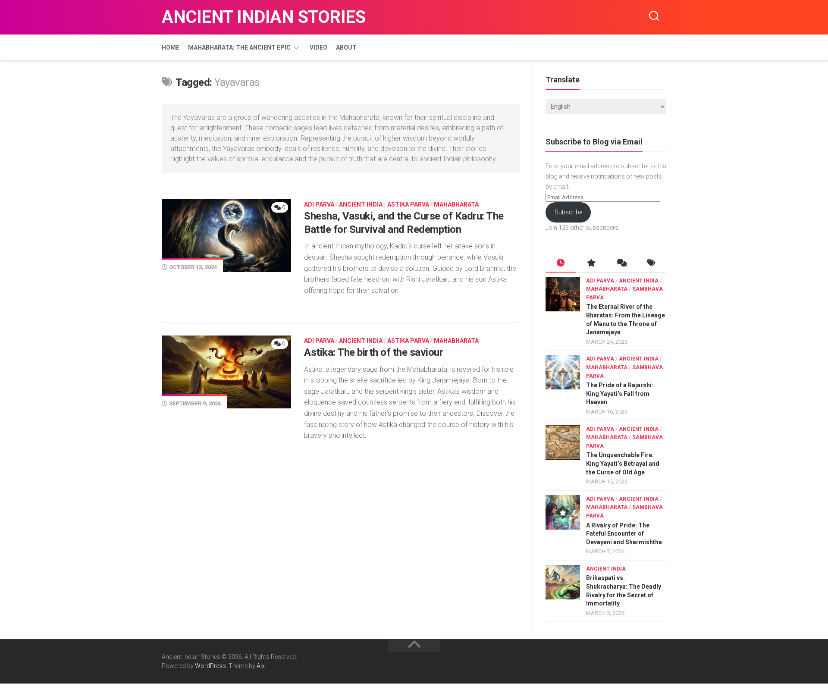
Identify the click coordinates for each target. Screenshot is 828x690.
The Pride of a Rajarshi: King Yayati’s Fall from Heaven (619, 393)
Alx (261, 665)
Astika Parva (408, 204)
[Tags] (651, 263)
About (346, 47)
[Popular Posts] (591, 263)
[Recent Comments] (621, 263)
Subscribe (568, 212)
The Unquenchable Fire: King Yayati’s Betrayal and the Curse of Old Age (622, 463)
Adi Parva (319, 204)
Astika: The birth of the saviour (373, 352)
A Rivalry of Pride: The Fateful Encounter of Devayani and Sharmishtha (624, 534)
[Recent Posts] (561, 263)
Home (170, 47)
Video (318, 47)
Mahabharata (456, 204)
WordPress (210, 665)
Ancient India (361, 204)
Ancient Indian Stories (263, 17)
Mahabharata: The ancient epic (239, 47)
